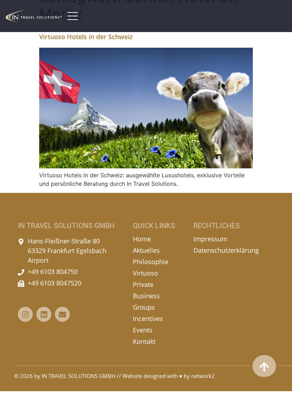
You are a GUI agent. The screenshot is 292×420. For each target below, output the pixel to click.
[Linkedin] (43, 314)
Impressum (210, 239)
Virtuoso (145, 273)
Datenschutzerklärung (226, 250)
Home (142, 239)
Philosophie (150, 261)
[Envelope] (62, 314)
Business (146, 296)
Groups (144, 307)
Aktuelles (146, 250)
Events (142, 330)
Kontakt (144, 341)
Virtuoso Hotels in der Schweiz (86, 36)
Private (143, 284)
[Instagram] (25, 314)
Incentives (148, 318)
